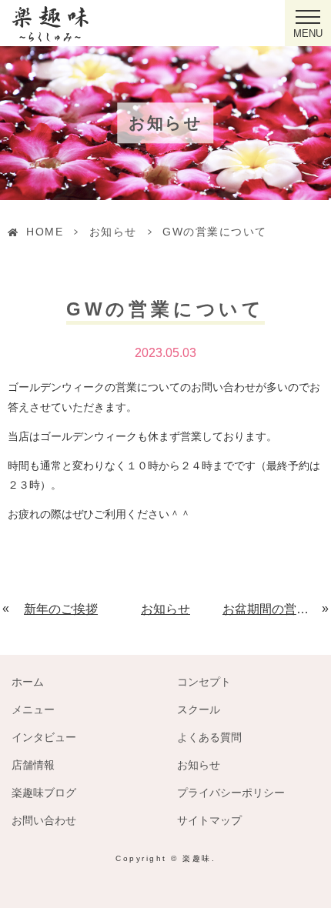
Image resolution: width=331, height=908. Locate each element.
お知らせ (113, 231)
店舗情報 (33, 765)
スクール (198, 709)
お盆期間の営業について (272, 609)
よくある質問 (209, 737)
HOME (44, 231)
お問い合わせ (44, 820)
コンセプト (204, 682)
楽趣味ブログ (44, 792)
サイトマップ (209, 820)
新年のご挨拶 (61, 609)
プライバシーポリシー (231, 792)
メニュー (33, 709)
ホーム (28, 682)
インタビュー (44, 737)
